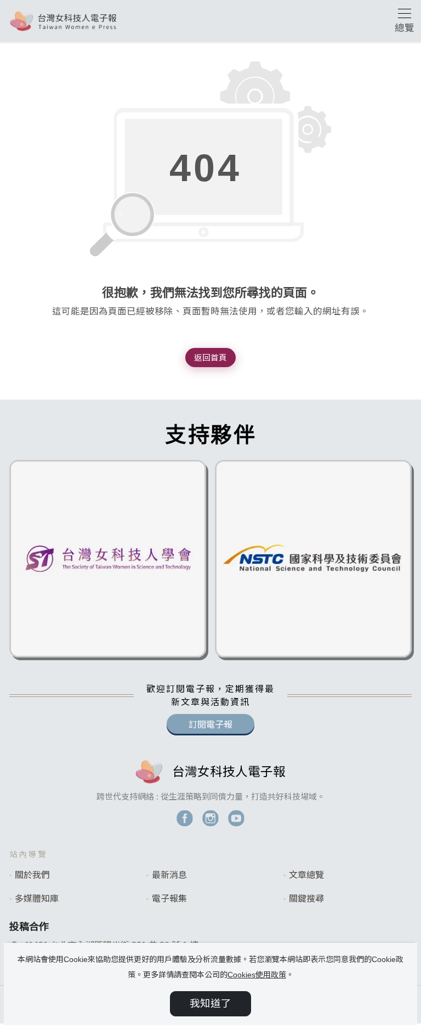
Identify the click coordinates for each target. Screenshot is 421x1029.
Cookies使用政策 (256, 974)
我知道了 (210, 1003)
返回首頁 (210, 357)
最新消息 (169, 875)
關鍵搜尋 (306, 898)
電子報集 (169, 898)
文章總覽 (306, 875)
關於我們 (32, 875)
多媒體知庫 (37, 898)
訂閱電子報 (210, 724)
